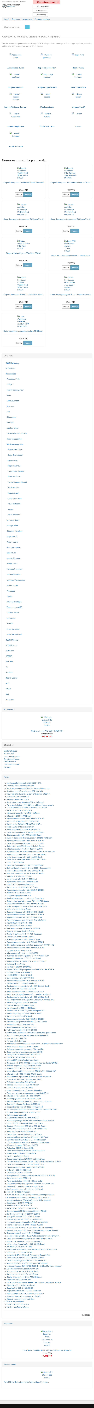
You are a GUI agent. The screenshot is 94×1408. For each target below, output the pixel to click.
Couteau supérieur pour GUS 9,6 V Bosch (23, 1085)
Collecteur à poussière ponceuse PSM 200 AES (25, 1049)
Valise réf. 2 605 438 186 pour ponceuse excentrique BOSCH (30, 1194)
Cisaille (9, 596)
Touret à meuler (12, 612)
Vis (7, 667)
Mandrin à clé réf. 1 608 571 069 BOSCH (22, 821)
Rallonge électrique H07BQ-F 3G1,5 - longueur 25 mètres (29, 1101)
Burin (8, 395)
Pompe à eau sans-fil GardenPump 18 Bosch (24, 1134)
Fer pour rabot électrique (16, 1041)
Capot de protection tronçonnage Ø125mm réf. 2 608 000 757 (28, 219)
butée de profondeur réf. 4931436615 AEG (23, 1068)
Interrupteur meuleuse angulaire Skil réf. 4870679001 (27, 1222)
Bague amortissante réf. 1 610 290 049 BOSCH (25, 912)
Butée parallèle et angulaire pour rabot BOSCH (25, 1052)
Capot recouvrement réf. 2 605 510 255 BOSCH (25, 1257)
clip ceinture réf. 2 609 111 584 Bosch (21, 1008)
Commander (41, 10)
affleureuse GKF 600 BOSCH (18, 796)
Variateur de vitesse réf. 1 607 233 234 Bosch (24, 1241)
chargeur (10, 384)
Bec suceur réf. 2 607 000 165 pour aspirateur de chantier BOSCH (32, 1063)
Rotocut (9, 623)
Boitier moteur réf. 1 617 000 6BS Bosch (22, 1208)
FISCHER (9, 661)
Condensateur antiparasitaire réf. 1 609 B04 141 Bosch (28, 986)
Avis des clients (10, 1364)
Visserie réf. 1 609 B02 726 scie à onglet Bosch (25, 1186)
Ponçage (9, 422)
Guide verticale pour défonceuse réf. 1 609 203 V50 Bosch (29, 838)
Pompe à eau (11, 563)
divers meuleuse (78, 87)
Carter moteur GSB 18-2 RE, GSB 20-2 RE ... (24, 824)
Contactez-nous (10, 761)
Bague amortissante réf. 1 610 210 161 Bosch (24, 917)
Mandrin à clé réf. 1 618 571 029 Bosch (22, 879)
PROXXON (10, 699)
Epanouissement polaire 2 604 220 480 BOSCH (25, 1167)
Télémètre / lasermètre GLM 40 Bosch (21, 1082)
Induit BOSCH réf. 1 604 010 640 (19, 925)
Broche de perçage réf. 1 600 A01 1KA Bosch (24, 934)
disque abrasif (78, 107)
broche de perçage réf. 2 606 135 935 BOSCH (25, 1225)
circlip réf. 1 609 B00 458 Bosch (19, 1170)
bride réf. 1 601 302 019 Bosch (19, 909)
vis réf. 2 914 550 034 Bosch (18, 1304)
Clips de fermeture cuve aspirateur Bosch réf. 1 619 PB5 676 (30, 1183)
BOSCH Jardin (11, 645)
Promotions (8, 1323)
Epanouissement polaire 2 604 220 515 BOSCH (25, 947)
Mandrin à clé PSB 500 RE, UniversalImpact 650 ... (26, 1010)
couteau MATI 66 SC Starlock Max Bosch (22, 1060)
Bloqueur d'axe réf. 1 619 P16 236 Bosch (22, 1271)
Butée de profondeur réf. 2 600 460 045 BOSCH (25, 991)
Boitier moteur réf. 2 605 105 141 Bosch (22, 887)
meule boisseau (16, 146)
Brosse (78, 127)
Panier (6, 777)
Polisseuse (10, 591)
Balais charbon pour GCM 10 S (19, 1178)
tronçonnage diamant (47, 87)
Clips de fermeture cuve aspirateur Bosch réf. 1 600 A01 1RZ (30, 945)
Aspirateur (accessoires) (15, 580)
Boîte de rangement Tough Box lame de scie (24, 1065)
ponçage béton (12, 525)
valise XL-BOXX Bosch (15, 862)
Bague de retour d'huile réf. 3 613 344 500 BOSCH (26, 961)
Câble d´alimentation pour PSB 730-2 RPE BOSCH (26, 859)
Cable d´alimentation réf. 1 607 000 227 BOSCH (25, 843)
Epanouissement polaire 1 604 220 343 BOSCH (25, 890)
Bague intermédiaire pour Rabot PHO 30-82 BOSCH (27, 854)
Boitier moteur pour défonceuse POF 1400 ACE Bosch (28, 901)
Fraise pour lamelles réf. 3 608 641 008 (22, 1030)
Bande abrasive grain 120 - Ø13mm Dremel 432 (25, 898)
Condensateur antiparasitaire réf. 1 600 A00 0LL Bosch (28, 997)
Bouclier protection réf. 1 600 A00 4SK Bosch (24, 835)
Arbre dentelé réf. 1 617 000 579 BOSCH (22, 953)
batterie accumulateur (15, 390)
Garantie (7, 767)
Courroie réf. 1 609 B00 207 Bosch (20, 936)
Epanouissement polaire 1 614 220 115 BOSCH (25, 903)
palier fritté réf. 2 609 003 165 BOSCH (21, 1153)
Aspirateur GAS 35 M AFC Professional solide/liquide (27, 1263)
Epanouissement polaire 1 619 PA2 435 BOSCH (25, 942)
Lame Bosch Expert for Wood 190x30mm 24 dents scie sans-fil (47, 1350)
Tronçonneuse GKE (14, 607)
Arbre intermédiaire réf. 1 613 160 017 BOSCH (25, 849)
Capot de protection (47, 68)
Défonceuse (11, 417)
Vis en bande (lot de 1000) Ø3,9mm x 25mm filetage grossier (30, 805)
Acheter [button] (28, 194)
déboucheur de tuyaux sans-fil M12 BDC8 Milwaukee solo (29, 1076)
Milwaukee (10, 650)
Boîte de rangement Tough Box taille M (22, 1002)
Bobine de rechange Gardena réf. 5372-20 (23, 1104)
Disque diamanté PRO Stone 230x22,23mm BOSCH (27, 1211)
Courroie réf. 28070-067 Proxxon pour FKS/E (24, 1079)
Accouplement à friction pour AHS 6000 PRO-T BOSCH (28, 1197)
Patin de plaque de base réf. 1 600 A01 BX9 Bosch (26, 920)
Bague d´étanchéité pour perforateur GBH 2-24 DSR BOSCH (30, 969)
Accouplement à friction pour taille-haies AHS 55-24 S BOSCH (31, 1175)
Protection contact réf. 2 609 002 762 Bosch (24, 958)
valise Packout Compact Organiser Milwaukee (24, 1090)
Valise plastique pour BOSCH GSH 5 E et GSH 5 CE (27, 906)
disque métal (78, 68)
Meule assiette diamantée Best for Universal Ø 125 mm (28, 788)
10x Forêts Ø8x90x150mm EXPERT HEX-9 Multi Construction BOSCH (34, 1282)
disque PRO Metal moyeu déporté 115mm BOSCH (70, 255)
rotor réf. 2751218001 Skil (17, 1038)
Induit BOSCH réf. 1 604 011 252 (19, 1246)
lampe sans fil (11, 536)
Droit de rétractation (11, 764)
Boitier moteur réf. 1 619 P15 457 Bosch (22, 1274)
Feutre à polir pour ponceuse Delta (20, 1005)
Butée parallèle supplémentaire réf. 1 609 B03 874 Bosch (29, 994)
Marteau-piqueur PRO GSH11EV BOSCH (47, 731)
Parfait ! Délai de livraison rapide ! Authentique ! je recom (26, 1382)
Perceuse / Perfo (13, 379)
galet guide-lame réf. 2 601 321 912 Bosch (23, 1216)
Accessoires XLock (15, 68)
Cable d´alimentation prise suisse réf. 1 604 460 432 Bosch (29, 1238)
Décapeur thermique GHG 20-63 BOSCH (22, 1145)
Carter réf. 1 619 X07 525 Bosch (19, 1172)
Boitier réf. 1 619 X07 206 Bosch (19, 810)
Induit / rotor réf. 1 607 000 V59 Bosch (21, 988)
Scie (8, 411)
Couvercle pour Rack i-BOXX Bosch (20, 785)
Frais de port (9, 753)
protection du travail (14, 634)
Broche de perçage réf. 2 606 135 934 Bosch (24, 1013)
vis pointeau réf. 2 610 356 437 (19, 1279)
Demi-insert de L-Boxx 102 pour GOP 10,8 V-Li (25, 791)
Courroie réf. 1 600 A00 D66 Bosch (20, 931)
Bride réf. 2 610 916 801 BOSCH (19, 876)
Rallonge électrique (14, 601)
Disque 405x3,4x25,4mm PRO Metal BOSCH (23, 253)
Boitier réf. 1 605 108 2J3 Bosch (19, 892)
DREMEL (9, 656)
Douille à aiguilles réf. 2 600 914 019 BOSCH (24, 1219)
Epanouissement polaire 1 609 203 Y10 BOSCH (25, 914)
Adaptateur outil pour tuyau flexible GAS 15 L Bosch (27, 1021)
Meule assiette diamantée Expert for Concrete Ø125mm (28, 794)
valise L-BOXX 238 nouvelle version (20, 884)
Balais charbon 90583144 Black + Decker (23, 1046)
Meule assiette (47, 107)
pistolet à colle (12, 585)
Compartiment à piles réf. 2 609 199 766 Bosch (25, 1107)
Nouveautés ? (9, 709)
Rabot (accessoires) (14, 439)
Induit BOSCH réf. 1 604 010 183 (19, 950)
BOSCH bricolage (12, 363)
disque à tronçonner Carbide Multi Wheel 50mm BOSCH (25, 182)
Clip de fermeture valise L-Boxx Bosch (21, 1057)
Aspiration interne (13, 547)
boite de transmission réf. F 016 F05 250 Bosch (25, 873)
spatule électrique (13, 558)
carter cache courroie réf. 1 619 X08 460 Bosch (25, 870)
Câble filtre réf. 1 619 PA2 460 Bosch (21, 1285)
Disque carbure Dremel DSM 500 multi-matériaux (26, 1159)
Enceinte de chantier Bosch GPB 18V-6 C (23, 1268)
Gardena (9, 672)
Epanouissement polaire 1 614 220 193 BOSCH (25, 980)
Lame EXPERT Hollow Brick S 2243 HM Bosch (25, 1123)
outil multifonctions (13, 574)
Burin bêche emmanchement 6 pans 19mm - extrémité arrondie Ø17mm (35, 1043)
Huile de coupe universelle (17, 1115)
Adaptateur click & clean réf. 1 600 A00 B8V (23, 1096)
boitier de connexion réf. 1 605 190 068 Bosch (24, 857)
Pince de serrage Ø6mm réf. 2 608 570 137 (23, 1112)
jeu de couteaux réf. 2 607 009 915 (20, 978)
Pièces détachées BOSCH (16, 433)
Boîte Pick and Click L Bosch (18, 799)
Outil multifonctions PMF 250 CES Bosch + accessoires (28, 1142)
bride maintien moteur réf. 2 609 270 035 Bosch (25, 1293)
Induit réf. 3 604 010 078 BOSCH (19, 972)
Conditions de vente (11, 759)
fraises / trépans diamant (15, 107)
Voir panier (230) (42, 6)
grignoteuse (11, 552)
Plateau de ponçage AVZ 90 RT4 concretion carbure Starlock (30, 1120)
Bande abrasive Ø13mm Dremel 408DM (22, 881)
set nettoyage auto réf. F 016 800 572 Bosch (24, 1098)
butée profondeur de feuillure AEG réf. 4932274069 (27, 1128)
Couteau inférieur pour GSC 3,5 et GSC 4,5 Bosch (26, 1126)
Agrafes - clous (12, 428)
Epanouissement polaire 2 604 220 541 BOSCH (25, 1019)
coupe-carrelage (12, 629)
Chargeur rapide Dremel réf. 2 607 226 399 (23, 1233)
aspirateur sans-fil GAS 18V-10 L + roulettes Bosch (26, 1140)
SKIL (7, 694)
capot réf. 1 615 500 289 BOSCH (19, 967)
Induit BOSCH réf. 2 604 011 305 (19, 923)
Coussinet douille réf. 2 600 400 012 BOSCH (24, 1296)
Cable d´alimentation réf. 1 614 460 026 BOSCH (25, 1164)
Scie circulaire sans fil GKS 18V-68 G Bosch (23, 939)
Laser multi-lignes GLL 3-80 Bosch (20, 1087)
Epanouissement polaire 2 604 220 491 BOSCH (25, 818)
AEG (7, 683)
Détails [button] (19, 194)
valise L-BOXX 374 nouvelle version (20, 827)
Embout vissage (12, 400)
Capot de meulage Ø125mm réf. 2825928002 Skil (26, 1150)
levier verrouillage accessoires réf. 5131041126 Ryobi (27, 1137)
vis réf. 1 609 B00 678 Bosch (18, 1307)
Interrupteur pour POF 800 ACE (19, 895)
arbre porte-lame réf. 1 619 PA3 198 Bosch (23, 813)
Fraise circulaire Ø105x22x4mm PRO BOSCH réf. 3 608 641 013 (32, 1249)
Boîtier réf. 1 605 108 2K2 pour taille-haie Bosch (25, 846)
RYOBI (8, 688)
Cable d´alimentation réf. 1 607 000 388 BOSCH (25, 865)
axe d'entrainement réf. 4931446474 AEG (23, 1117)
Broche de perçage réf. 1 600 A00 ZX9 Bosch (24, 1277)
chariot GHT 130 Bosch (16, 964)
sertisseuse (10, 618)
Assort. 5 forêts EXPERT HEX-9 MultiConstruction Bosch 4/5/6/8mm (33, 1236)
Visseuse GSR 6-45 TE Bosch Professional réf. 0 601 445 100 (31, 851)
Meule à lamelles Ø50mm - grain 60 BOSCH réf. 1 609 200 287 (31, 1071)
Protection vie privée (12, 756)
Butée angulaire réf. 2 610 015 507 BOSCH (23, 829)
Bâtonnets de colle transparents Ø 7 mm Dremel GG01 (28, 956)
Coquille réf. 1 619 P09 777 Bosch (20, 1203)
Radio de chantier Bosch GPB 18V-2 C (21, 1131)
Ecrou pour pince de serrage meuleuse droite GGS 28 (27, 1093)
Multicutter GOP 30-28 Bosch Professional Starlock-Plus (28, 1255)
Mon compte (41, 14)
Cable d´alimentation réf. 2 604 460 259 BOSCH (25, 832)
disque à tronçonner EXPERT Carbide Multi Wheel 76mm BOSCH (29, 294)
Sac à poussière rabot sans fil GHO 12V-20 (23, 1054)
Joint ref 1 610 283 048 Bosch (18, 1192)
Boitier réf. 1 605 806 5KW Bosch (19, 1016)
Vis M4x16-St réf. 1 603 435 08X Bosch (22, 983)
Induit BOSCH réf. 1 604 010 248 (19, 975)
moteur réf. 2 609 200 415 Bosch (19, 1252)
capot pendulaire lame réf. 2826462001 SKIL (24, 783)
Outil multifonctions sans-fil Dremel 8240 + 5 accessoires (28, 868)
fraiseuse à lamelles (14, 569)
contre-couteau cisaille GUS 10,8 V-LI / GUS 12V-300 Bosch (30, 1227)
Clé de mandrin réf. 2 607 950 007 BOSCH (23, 1214)
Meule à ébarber (47, 127)
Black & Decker (11, 678)
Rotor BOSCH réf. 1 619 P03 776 (19, 1205)
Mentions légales (10, 751)
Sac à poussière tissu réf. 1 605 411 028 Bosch (25, 1189)
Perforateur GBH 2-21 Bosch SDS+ (20, 1148)
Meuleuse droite (12, 520)
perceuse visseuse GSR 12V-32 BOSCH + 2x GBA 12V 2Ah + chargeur (34, 1266)
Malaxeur (10, 406)
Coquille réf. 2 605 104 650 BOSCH (20, 1288)
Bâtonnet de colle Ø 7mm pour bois (20, 1024)
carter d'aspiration (15, 127)
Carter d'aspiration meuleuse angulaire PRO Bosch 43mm (26, 331)
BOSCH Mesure (12, 640)
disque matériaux (16, 87)
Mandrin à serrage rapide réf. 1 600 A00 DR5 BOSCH (27, 1035)
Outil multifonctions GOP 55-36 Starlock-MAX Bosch (27, 807)
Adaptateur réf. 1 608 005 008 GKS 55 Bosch (24, 1074)
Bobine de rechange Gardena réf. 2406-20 (23, 928)
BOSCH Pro (10, 368)
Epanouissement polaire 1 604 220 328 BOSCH (25, 840)
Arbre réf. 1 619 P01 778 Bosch (19, 816)
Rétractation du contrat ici (47, 2)
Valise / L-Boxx (12, 542)
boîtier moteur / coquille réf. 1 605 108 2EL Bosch (26, 1244)
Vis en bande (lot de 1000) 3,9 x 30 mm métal (24, 1181)
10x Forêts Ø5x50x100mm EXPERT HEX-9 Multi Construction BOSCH (34, 1161)
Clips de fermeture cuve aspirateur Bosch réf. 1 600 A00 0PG (30, 999)
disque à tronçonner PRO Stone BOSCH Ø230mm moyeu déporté (32, 1230)
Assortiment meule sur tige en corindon (22, 1027)
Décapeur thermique (14, 531)
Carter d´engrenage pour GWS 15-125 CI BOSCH (26, 1260)
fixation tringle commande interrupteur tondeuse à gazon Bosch (31, 1032)
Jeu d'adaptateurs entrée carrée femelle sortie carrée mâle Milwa (32, 1109)
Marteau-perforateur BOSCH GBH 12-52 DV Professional (29, 1200)
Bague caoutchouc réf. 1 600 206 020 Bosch (24, 1290)
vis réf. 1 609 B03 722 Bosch (18, 1156)
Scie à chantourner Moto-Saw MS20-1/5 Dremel (25, 802)
